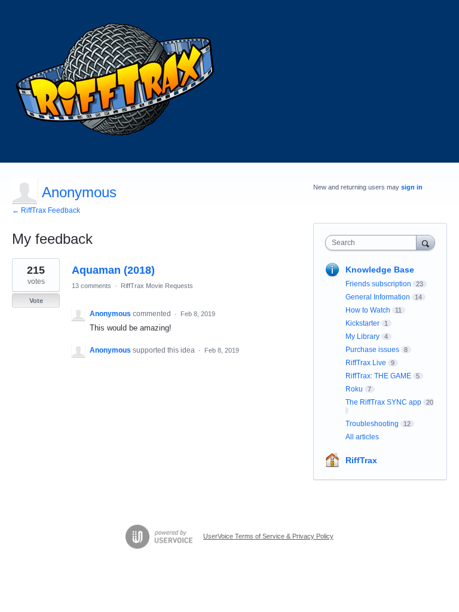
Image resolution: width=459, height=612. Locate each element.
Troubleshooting (372, 424)
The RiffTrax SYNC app (383, 402)
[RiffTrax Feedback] (116, 81)
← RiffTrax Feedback (46, 210)
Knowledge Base (379, 269)
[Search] (425, 242)
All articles (362, 437)
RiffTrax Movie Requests (157, 285)
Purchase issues (372, 349)
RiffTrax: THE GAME (378, 376)
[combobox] (373, 242)
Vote (36, 300)
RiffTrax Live (365, 363)
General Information (377, 297)
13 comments (91, 285)
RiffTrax (361, 460)
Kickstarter (362, 323)
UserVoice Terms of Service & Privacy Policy (268, 536)
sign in (412, 187)
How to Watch (367, 310)
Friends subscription (378, 284)
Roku (354, 389)
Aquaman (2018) (113, 270)
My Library (362, 336)
